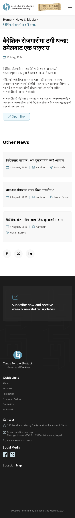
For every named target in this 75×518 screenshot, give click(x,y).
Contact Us (8, 404)
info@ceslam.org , (24, 432)
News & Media (25, 20)
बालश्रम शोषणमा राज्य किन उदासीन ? (30, 190)
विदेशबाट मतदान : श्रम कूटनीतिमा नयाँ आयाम (35, 160)
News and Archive (12, 399)
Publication (8, 393)
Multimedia (9, 409)
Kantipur (41, 167)
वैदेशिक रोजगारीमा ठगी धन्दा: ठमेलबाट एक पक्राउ (30, 25)
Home (7, 20)
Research (8, 388)
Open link (18, 116)
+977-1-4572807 (23, 440)
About (6, 383)
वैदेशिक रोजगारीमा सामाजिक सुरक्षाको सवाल (34, 219)
